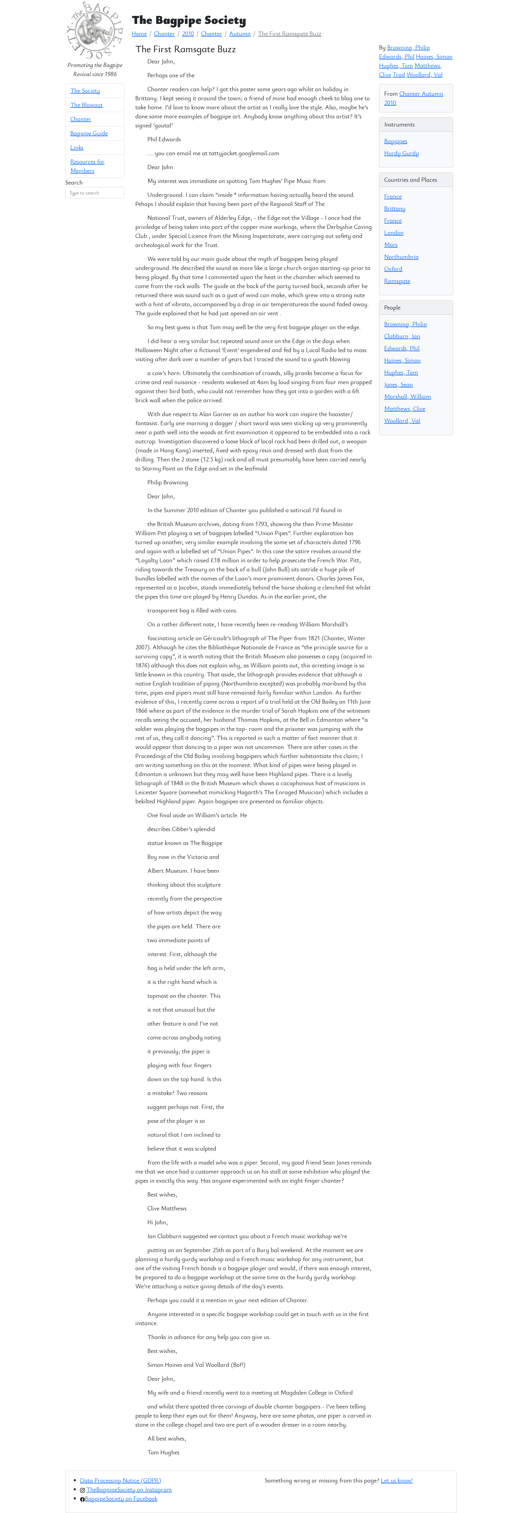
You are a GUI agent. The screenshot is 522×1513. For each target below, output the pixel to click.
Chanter (80, 119)
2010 (188, 33)
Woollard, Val (425, 74)
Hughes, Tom (396, 65)
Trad (399, 74)
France (393, 196)
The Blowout (86, 105)
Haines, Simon (434, 56)
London (394, 232)
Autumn (240, 33)
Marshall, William (407, 396)
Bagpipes (395, 141)
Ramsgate (397, 281)
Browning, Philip (408, 47)
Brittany (395, 208)
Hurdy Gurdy (401, 153)
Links (76, 147)
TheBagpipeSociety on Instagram (129, 1489)
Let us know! (397, 1480)
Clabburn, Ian (402, 336)
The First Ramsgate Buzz (289, 33)
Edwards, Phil (396, 56)
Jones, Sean (398, 384)
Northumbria (401, 256)
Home (139, 33)
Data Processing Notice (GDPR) (120, 1480)
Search (74, 182)
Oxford (393, 269)
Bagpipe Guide (89, 133)
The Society (85, 90)
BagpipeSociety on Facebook (121, 1498)
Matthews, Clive (404, 408)
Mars (391, 244)
